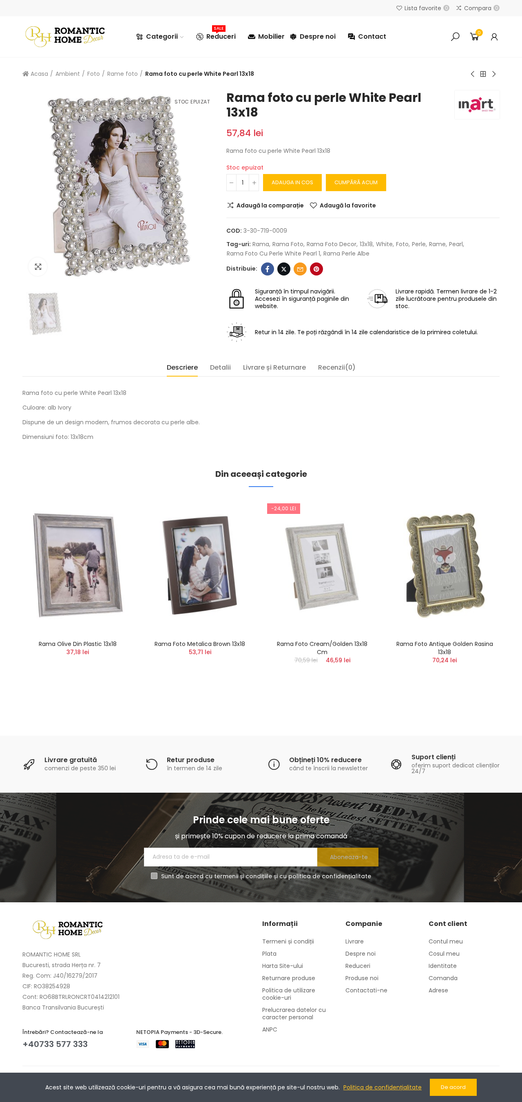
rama (260, 244)
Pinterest (316, 269)
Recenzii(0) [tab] (337, 367)
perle (419, 244)
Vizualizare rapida (112, 544)
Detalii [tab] (220, 367)
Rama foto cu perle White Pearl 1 (273, 253)
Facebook (267, 269)
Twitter (283, 269)
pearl (456, 244)
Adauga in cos (292, 182)
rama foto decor (331, 244)
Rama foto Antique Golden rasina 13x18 (444, 648)
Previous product (473, 74)
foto (402, 244)
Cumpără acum (356, 182)
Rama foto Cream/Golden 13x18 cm (322, 648)
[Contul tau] (494, 36)
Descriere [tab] (182, 367)
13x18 (366, 244)
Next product (493, 74)
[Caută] (455, 36)
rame (437, 244)
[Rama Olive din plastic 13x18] (77, 565)
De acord (453, 1087)
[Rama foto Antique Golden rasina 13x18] (444, 565)
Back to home (483, 74)
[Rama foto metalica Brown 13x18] (200, 565)
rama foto (287, 244)
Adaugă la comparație (270, 205)
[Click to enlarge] (38, 267)
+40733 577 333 (55, 1044)
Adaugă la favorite (348, 205)
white (384, 244)
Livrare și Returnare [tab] (274, 367)
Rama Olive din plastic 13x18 (78, 644)
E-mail (300, 269)
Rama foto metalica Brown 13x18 (200, 644)
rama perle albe (346, 253)
